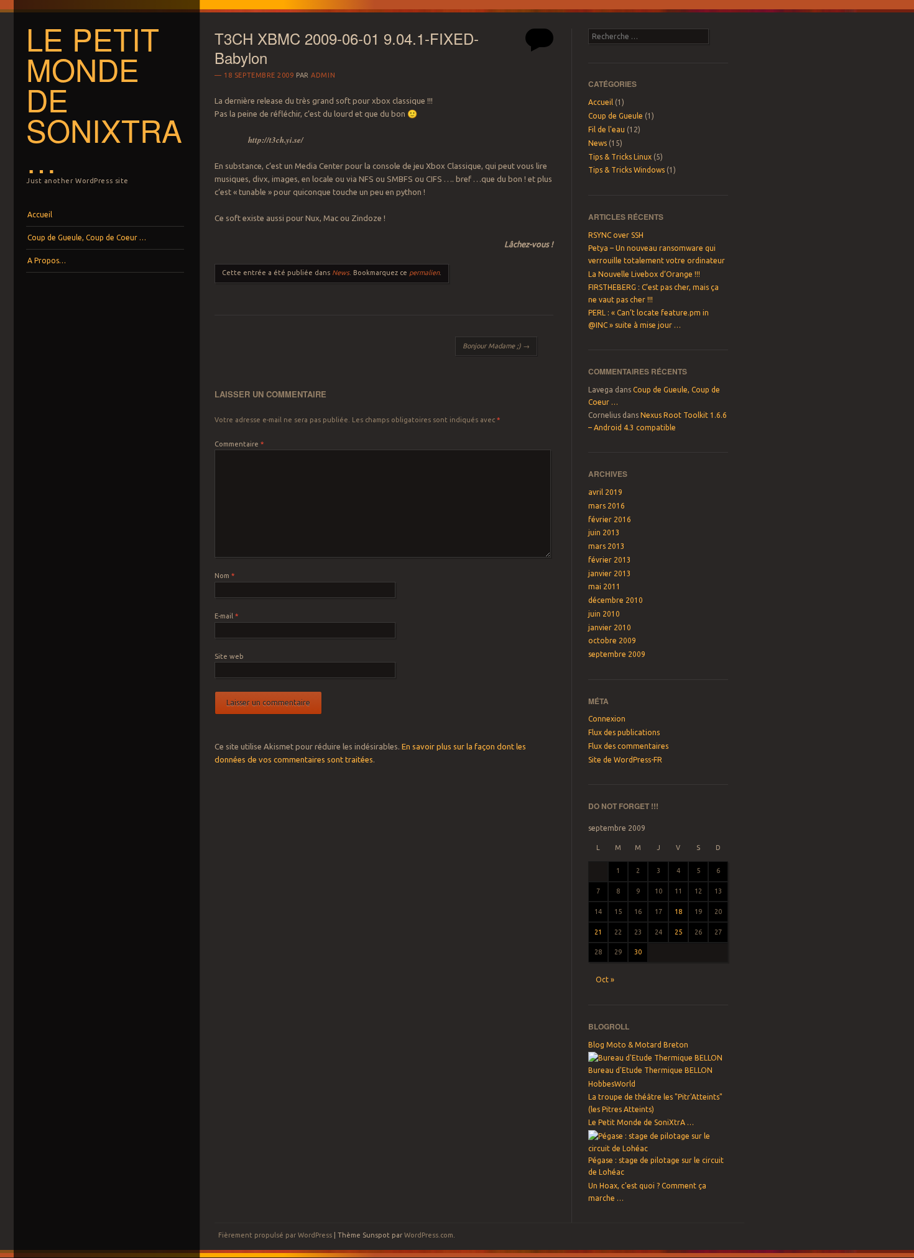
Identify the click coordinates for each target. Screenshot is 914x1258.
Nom (224, 575)
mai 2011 (604, 586)
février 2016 (609, 519)
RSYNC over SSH (616, 235)
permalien (424, 272)
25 (678, 932)
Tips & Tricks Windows (626, 170)
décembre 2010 (615, 600)
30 (638, 952)
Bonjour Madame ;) (496, 346)
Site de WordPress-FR (625, 760)
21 (598, 932)
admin (323, 75)
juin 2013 (604, 532)
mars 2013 (606, 546)
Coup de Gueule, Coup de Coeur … (86, 237)
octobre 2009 (612, 640)
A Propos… (46, 260)
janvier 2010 (609, 627)
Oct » (605, 979)
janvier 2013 (609, 573)
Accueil (39, 214)
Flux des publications (624, 732)
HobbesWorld (611, 1084)
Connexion (606, 719)
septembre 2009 (616, 654)
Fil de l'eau (606, 129)
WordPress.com (428, 1235)
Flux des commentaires (628, 746)
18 (678, 911)
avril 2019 (605, 492)
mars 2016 (606, 506)
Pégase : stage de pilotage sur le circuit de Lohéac (656, 1166)
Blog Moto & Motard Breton (638, 1045)
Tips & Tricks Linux (620, 157)
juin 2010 (604, 614)
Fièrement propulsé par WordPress (275, 1235)
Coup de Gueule (615, 116)
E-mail (226, 616)
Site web (229, 656)
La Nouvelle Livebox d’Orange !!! (644, 274)
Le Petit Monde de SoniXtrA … (641, 1122)
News (340, 272)
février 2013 (609, 560)
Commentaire (239, 444)
